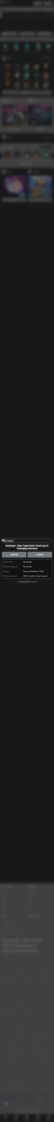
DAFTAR (14, 554)
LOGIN (40, 554)
